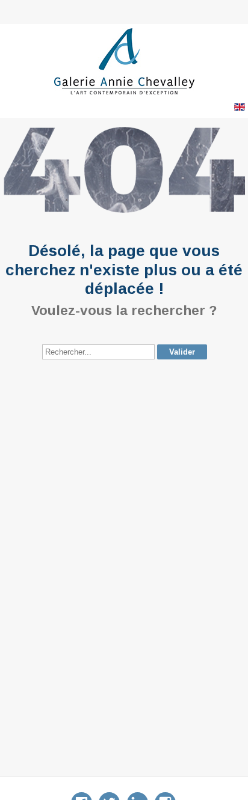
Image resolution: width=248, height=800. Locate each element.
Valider (182, 351)
